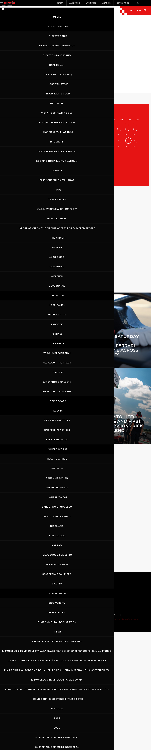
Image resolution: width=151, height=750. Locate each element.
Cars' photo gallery (57, 382)
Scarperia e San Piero (57, 574)
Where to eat (58, 497)
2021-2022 (57, 708)
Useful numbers (57, 487)
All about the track (57, 362)
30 (134, 146)
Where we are (58, 449)
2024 (57, 727)
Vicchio (57, 583)
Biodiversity (57, 603)
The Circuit (58, 237)
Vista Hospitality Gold (57, 113)
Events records (57, 439)
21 (118, 140)
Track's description (57, 353)
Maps (58, 189)
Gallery (58, 372)
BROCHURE (57, 103)
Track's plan (57, 199)
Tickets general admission (57, 45)
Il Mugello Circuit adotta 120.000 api (57, 679)
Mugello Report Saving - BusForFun (57, 641)
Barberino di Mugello (57, 507)
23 (134, 140)
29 (126, 146)
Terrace (57, 334)
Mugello (57, 468)
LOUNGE (57, 170)
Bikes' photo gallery (56, 391)
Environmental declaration (56, 622)
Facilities (58, 295)
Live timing (57, 266)
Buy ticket (136, 10)
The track (58, 343)
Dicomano (57, 526)
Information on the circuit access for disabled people (57, 228)
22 (126, 140)
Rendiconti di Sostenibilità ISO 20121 (58, 699)
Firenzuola (57, 535)
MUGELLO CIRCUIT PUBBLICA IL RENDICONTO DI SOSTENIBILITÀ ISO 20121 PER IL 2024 (56, 689)
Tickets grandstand (57, 55)
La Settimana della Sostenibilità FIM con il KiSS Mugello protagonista (57, 660)
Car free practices (57, 430)
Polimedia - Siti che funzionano (124, 619)
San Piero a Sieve (57, 564)
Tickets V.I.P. (57, 65)
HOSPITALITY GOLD (58, 93)
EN (138, 3)
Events (58, 410)
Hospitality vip (58, 84)
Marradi (57, 545)
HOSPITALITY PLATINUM (58, 132)
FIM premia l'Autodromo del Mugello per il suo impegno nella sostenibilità (57, 670)
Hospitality (57, 305)
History (57, 247)
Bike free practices (57, 420)
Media (57, 17)
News (58, 631)
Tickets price (58, 36)
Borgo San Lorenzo (57, 516)
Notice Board (57, 401)
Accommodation (57, 478)
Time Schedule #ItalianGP (57, 180)
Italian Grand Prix (58, 26)
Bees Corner (57, 612)
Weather (57, 276)
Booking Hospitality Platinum (57, 161)
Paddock (57, 324)
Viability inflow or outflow (57, 209)
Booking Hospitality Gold (57, 122)
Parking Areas (57, 218)
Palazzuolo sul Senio (57, 555)
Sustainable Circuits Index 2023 (57, 737)
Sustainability (58, 593)
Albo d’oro (57, 257)
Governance (123, 3)
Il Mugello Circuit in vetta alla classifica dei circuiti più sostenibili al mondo (57, 651)
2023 (57, 718)
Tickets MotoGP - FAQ (57, 74)
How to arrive (57, 458)
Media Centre (57, 314)
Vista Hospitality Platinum (57, 151)
